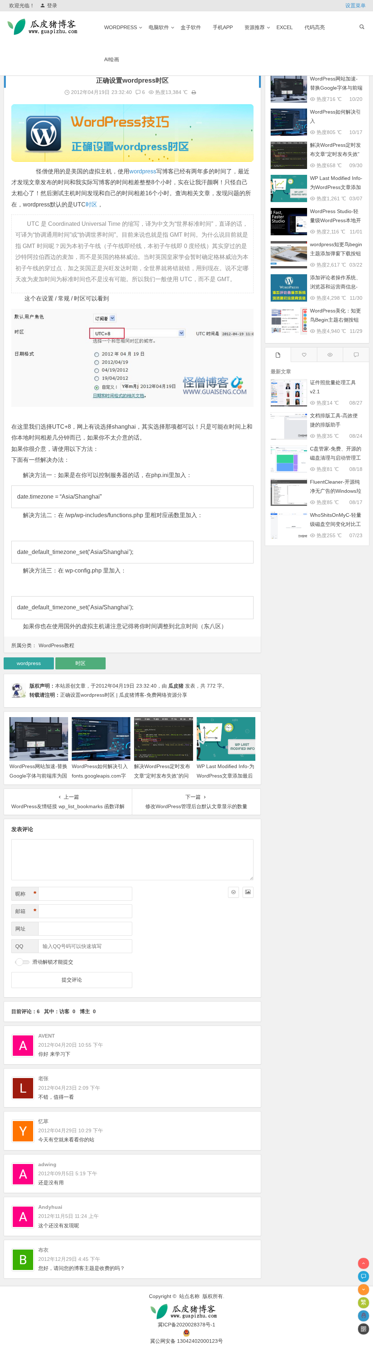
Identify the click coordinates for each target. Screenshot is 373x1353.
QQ (19, 946)
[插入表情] (233, 892)
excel (284, 27)
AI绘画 (111, 59)
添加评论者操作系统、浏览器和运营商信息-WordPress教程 (335, 287)
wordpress (120, 27)
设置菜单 (355, 5)
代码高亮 (315, 27)
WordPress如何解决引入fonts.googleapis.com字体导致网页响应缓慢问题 (100, 775)
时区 (91, 204)
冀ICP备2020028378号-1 (186, 1325)
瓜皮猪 (176, 686)
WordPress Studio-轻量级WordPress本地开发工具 (335, 220)
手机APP (223, 27)
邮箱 (25, 911)
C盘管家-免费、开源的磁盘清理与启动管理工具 (335, 458)
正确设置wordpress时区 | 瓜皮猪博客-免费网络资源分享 (123, 695)
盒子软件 (191, 27)
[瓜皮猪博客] (186, 1311)
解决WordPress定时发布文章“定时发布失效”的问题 (162, 775)
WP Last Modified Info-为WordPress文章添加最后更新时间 (225, 775)
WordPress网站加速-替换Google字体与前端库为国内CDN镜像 (38, 775)
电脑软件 (159, 27)
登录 (52, 5)
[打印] (193, 92)
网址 (20, 929)
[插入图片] (248, 892)
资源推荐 (254, 27)
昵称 (25, 894)
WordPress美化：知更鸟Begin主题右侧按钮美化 (335, 320)
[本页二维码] (363, 1329)
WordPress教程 (56, 645)
